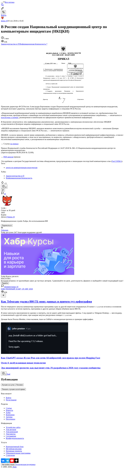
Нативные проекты (14, 451)
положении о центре (9, 117)
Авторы (9, 417)
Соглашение (11, 436)
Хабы (8, 412)
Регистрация (11, 400)
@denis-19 (10, 217)
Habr (14, 467)
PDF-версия (8, 157)
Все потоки (9, 2)
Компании (10, 415)
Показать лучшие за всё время (13, 389)
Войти (8, 398)
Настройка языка (8, 464)
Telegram (4, 230)
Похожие (19, 385)
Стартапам (10, 455)
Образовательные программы (18, 453)
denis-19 (4, 21)
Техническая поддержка (25, 464)
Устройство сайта (13, 427)
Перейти (5, 283)
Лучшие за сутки (8, 385)
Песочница (10, 419)
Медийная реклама (14, 449)
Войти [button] (3, 15)
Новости (9, 410)
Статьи (9, 408)
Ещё (8, 374)
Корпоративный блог (15, 447)
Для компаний (12, 432)
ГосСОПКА (117, 161)
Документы (11, 434)
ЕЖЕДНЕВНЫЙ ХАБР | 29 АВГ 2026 (17, 289)
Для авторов (11, 430)
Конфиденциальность (15, 438)
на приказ (14, 144)
